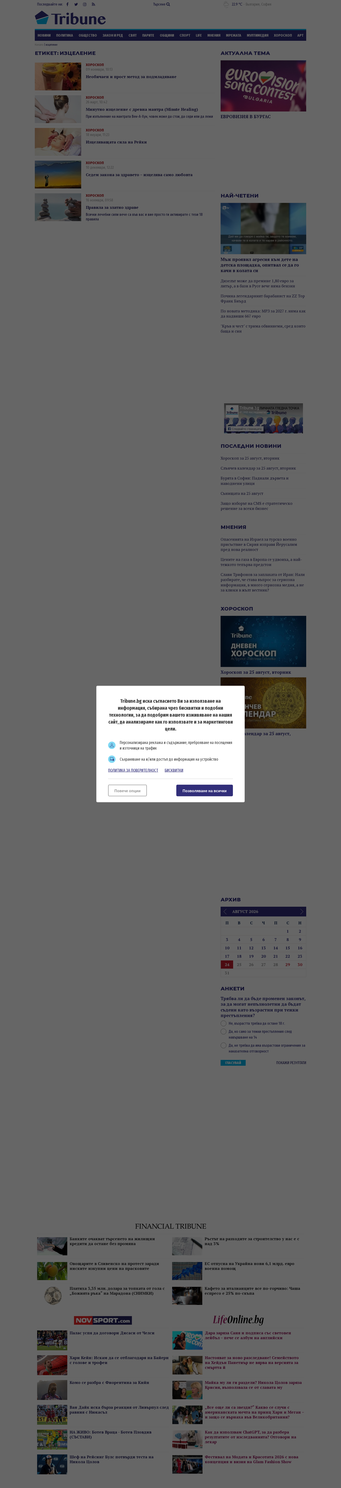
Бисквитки (174, 770)
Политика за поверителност (133, 770)
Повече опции (127, 791)
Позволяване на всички (205, 791)
